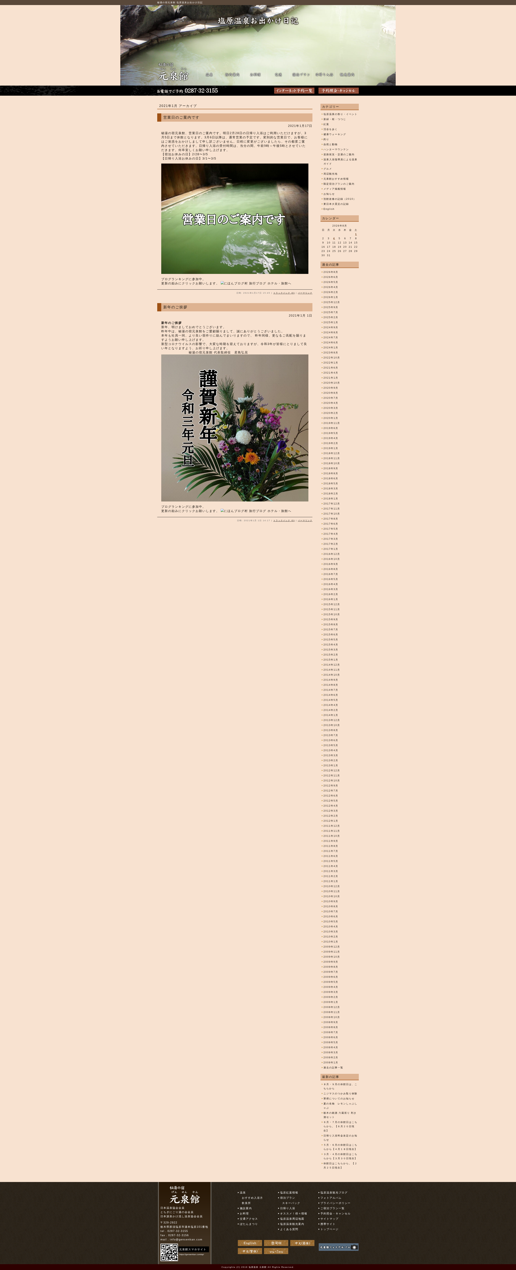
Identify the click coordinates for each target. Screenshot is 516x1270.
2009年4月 (331, 987)
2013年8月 (331, 730)
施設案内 (246, 1208)
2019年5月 (331, 433)
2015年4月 (331, 644)
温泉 (243, 1192)
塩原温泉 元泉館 (258, 1267)
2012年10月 (332, 780)
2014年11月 (332, 669)
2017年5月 (331, 528)
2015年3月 (331, 649)
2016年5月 (331, 579)
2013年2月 (331, 760)
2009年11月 (332, 951)
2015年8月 (331, 624)
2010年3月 (331, 931)
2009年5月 (331, 982)
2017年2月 (331, 544)
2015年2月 (331, 654)
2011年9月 (331, 841)
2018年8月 (331, 473)
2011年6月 (331, 856)
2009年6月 (331, 977)
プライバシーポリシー (335, 1203)
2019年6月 (331, 428)
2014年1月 (331, 715)
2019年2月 (331, 443)
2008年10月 (332, 1017)
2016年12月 (332, 554)
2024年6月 (331, 342)
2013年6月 (331, 740)
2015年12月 (332, 604)
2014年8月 (331, 685)
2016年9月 (331, 564)
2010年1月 (331, 941)
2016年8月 (331, 569)
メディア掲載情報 (335, 188)
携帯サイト (328, 1223)
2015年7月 (331, 629)
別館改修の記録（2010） (340, 199)
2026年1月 (331, 297)
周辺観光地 (331, 173)
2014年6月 (331, 695)
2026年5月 (331, 282)
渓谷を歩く (331, 129)
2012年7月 (331, 790)
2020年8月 (331, 393)
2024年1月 (331, 347)
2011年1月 (331, 881)
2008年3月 (331, 1052)
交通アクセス (249, 1218)
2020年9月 (331, 387)
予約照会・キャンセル (335, 1213)
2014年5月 (331, 700)
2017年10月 (332, 513)
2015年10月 (332, 614)
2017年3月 (331, 539)
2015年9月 (331, 619)
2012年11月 (332, 775)
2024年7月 (331, 337)
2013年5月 (331, 745)
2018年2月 (331, 493)
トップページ (329, 1229)
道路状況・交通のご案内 (339, 154)
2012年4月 (331, 805)
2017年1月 (331, 549)
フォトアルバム (331, 1197)
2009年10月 (332, 956)
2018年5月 (331, 483)
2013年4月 (331, 750)
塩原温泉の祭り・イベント (340, 114)
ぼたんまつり (249, 1223)
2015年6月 (331, 634)
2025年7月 (331, 312)
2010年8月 (331, 906)
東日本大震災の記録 (336, 204)
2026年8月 (331, 272)
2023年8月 (331, 352)
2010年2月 (331, 936)
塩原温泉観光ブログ (334, 1192)
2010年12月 (332, 886)
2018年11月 (332, 458)
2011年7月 (331, 851)
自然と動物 (331, 144)
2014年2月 (331, 710)
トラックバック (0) (284, 293)
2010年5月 (331, 921)
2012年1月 (331, 820)
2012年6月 (331, 795)
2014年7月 (331, 690)
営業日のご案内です (181, 117)
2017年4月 (331, 533)
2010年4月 (331, 926)
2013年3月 (331, 755)
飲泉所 (246, 1203)
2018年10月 (332, 463)
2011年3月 (331, 871)
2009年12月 (332, 946)
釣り (326, 139)
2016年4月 (331, 584)
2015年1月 (331, 659)
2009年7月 (331, 972)
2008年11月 (332, 1012)
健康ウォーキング (335, 134)
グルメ (328, 168)
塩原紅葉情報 (289, 1192)
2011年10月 (332, 836)
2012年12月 (332, 770)
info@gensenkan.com (186, 1239)
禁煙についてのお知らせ (339, 1098)
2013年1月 (331, 765)
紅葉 (326, 124)
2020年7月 (331, 398)
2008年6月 (331, 1037)
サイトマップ (329, 1218)
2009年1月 (331, 1002)
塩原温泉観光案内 (292, 1223)
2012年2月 (331, 815)
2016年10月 (332, 559)
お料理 (244, 1213)
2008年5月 (331, 1042)
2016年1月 (331, 599)
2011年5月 (331, 861)
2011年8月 (331, 846)
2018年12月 (332, 453)
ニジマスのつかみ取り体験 (340, 1093)
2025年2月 (331, 317)
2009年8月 (331, 966)
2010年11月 (332, 891)
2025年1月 (331, 322)
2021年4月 (331, 372)
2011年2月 (331, 876)
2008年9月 (331, 1022)
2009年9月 (331, 961)
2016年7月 (331, 574)
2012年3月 (331, 810)
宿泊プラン (287, 1197)
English (329, 209)
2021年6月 (331, 367)
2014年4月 (331, 705)
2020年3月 (331, 408)
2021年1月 (331, 377)
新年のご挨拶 (175, 307)
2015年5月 (331, 639)
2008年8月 (331, 1027)
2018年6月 (331, 478)
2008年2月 (331, 1057)
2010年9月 (331, 901)
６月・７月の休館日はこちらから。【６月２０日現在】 (340, 1126)
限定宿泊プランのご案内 (339, 183)
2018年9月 (331, 468)
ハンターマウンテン (336, 149)
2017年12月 (332, 503)
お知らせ (329, 194)
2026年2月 (331, 292)
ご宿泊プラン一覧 (332, 1208)
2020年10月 (332, 382)
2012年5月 (331, 800)
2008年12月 (332, 1007)
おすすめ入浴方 (252, 1197)
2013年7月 (331, 735)
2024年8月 (331, 332)
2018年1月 (331, 498)
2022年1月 (331, 362)
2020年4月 (331, 403)
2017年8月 (331, 518)
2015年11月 (332, 609)
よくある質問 (289, 1229)
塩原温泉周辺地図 (292, 1218)
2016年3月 (331, 589)
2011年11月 (332, 831)
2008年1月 (331, 1062)
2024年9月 (331, 327)
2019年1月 (331, 448)
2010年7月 (331, 911)
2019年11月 (332, 423)
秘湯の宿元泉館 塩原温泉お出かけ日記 (180, 2)
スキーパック (291, 1203)
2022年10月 (332, 357)
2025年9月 (331, 307)
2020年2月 (331, 413)
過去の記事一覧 (333, 1067)
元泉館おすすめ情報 (336, 178)
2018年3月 (331, 488)
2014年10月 (332, 674)
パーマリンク (305, 293)
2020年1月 (331, 418)
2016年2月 (331, 594)
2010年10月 (332, 896)
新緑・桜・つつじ (335, 119)
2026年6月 (331, 277)
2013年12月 (332, 720)
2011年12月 (332, 826)
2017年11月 (332, 508)
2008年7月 (331, 1032)
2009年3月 (331, 992)
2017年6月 (331, 523)
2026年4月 (331, 287)
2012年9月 (331, 785)
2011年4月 (331, 866)
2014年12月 (332, 664)
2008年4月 (331, 1047)
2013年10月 (332, 725)
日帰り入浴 (287, 1208)
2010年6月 (331, 916)
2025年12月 (332, 302)
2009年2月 (331, 997)
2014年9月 (331, 680)
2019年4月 (331, 438)
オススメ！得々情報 (293, 1213)
